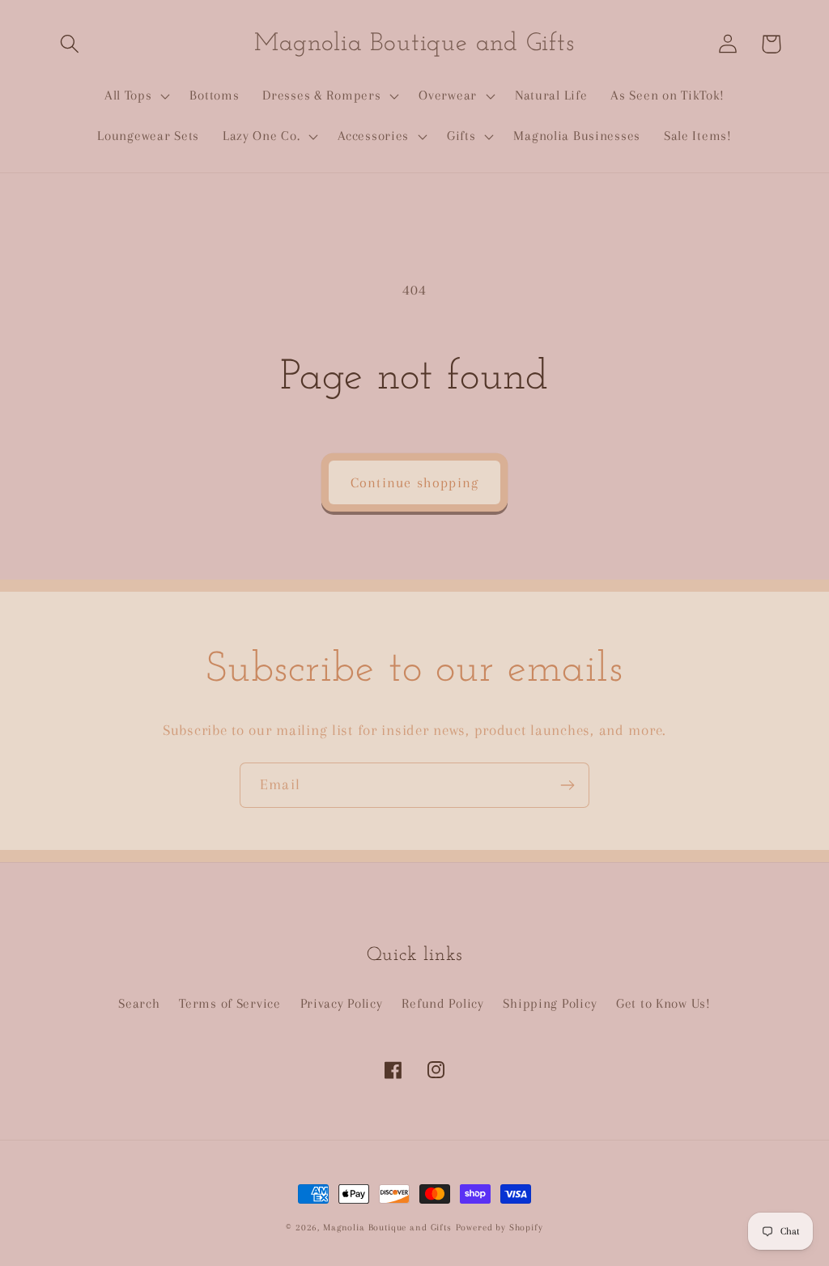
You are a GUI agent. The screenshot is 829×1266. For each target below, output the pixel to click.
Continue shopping (414, 482)
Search (138, 1003)
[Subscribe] (567, 785)
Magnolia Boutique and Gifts (387, 1227)
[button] (70, 44)
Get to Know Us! (663, 1003)
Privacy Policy (341, 1003)
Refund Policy (442, 1003)
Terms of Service (230, 1003)
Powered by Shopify (499, 1227)
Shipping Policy (550, 1003)
